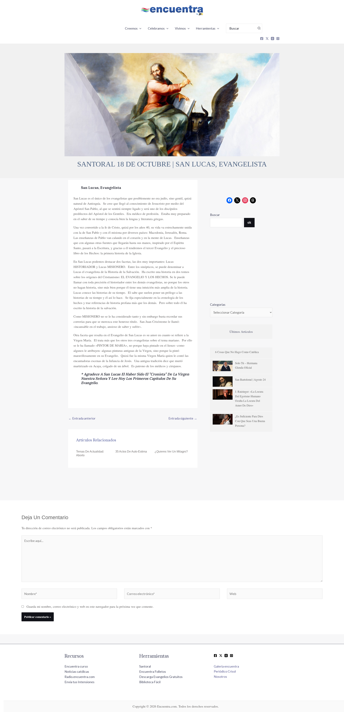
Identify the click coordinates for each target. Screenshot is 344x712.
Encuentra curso (76, 666)
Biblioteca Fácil (150, 682)
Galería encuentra (226, 666)
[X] (267, 38)
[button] (139, 28)
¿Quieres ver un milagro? (171, 451)
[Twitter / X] (220, 655)
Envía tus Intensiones (79, 682)
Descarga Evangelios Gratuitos (161, 677)
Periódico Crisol (225, 671)
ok (249, 222)
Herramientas (205, 28)
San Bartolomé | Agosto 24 (250, 379)
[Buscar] (259, 28)
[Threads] (272, 38)
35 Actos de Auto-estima (131, 451)
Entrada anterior (81, 418)
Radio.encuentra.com (79, 677)
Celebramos (156, 28)
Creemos (131, 28)
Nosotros (220, 676)
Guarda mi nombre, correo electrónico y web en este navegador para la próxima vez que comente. (90, 606)
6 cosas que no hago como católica (237, 352)
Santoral (145, 666)
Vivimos (180, 28)
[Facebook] (261, 38)
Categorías (217, 304)
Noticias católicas (76, 671)
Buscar (215, 215)
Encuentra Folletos (152, 671)
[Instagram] (278, 38)
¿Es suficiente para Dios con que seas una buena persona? (250, 420)
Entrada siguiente (182, 418)
